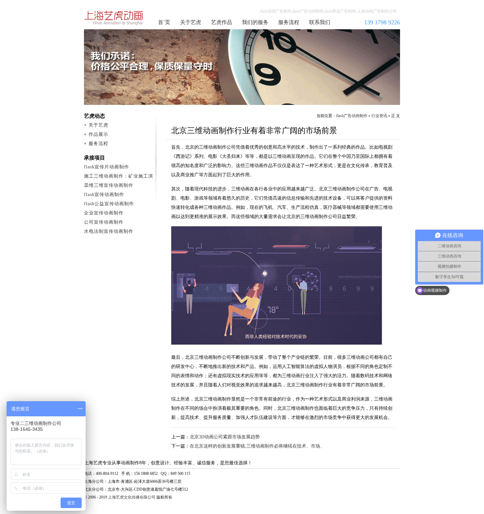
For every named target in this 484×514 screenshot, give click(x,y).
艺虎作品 (221, 22)
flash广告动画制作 (351, 115)
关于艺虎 (190, 22)
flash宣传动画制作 (104, 194)
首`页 (164, 22)
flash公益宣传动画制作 (109, 203)
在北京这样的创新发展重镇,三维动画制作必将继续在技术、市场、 (257, 446)
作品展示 (98, 134)
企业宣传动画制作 (103, 212)
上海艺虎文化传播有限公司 (131, 497)
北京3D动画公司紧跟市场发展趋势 (225, 436)
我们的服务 (255, 22)
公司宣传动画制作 (103, 222)
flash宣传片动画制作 (106, 166)
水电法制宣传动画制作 (108, 231)
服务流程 (288, 22)
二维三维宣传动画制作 (108, 185)
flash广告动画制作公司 (114, 18)
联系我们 (319, 22)
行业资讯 (379, 115)
